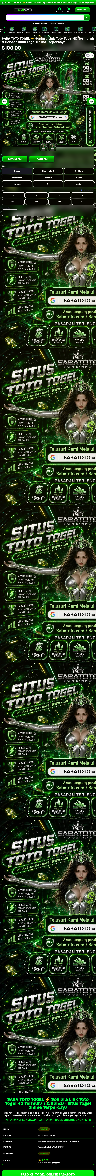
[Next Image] (91, 101)
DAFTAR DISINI (15, 159)
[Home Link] (23, 10)
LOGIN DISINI (42, 159)
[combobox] (45, 17)
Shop (8, 12)
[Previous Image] (4, 101)
